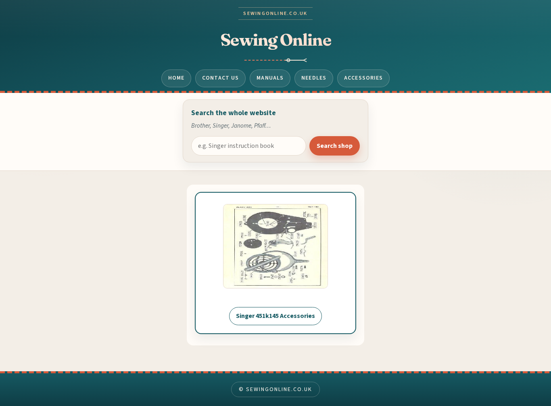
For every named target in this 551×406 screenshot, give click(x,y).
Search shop (335, 145)
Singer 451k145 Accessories (275, 315)
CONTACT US (220, 78)
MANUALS (270, 78)
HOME (176, 78)
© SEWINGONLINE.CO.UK (275, 389)
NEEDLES (313, 78)
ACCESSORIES (363, 78)
